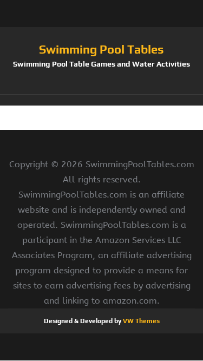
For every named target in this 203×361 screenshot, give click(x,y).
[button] (101, 100)
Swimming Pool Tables (101, 49)
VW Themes (140, 321)
